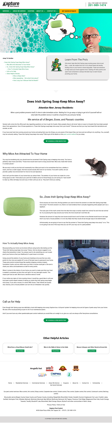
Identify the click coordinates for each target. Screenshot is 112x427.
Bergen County (20, 397)
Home (10, 383)
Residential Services (22, 383)
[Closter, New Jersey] (83, 240)
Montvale (40, 399)
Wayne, (59, 401)
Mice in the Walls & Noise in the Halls (56, 347)
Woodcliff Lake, (36, 401)
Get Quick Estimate (56, 385)
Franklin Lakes (103, 397)
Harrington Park (13, 399)
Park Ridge (82, 399)
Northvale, (55, 399)
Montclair (34, 399)
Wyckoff (64, 401)
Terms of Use (61, 405)
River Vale (96, 399)
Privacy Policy (51, 405)
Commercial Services (38, 383)
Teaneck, (23, 401)
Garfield (5, 399)
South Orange (104, 399)
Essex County (30, 397)
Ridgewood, (89, 399)
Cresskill (75, 397)
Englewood (87, 397)
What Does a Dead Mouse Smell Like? (20, 347)
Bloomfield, (44, 401)
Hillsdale (21, 399)
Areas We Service (54, 383)
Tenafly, (28, 401)
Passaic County (41, 397)
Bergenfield (56, 397)
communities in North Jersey (82, 401)
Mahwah (27, 399)
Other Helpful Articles (13, 73)
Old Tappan (68, 399)
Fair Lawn (95, 397)
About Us (75, 383)
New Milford (47, 399)
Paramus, (75, 399)
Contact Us (85, 383)
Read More (20, 351)
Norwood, (61, 399)
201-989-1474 (97, 5)
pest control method (70, 134)
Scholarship (96, 383)
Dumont (81, 397)
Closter (70, 397)
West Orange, (53, 401)
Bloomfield (64, 397)
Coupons (66, 383)
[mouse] (93, 157)
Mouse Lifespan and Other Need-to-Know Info (92, 347)
